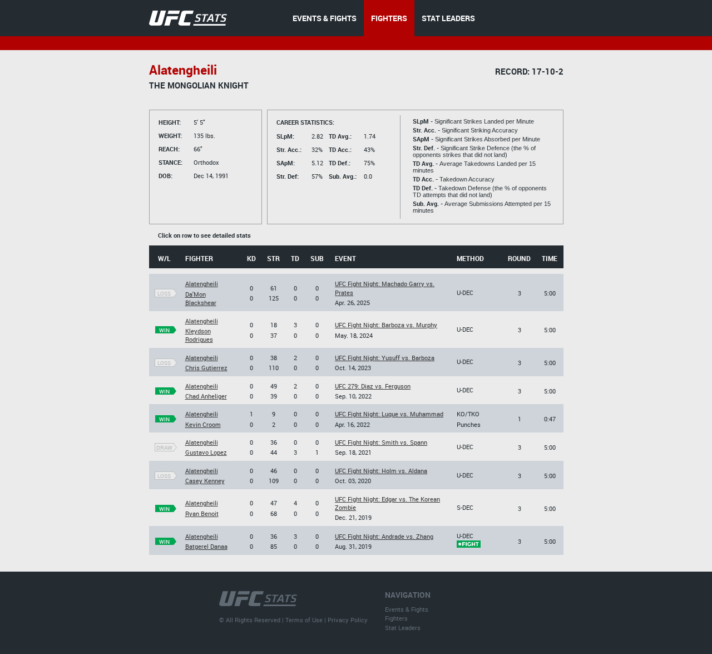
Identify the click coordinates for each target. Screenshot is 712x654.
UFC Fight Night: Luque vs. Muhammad (389, 414)
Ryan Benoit (202, 513)
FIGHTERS (389, 18)
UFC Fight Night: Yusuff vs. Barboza (384, 357)
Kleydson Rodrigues (199, 335)
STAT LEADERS (448, 18)
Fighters (396, 618)
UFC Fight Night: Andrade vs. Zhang (384, 536)
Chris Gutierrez (206, 367)
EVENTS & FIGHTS (325, 18)
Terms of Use (304, 620)
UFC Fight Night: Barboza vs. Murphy (386, 325)
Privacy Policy (348, 620)
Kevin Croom (203, 424)
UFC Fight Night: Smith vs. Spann (381, 442)
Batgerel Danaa (206, 546)
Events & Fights (406, 609)
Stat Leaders (403, 627)
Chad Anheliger (206, 396)
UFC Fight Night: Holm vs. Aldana (381, 470)
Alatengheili (201, 283)
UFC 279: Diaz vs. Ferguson (373, 386)
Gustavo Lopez (206, 452)
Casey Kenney (205, 480)
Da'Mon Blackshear (200, 298)
